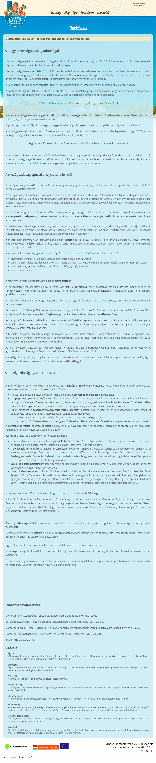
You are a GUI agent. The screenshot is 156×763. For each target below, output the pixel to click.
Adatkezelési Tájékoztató (18, 757)
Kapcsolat (103, 12)
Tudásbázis (87, 12)
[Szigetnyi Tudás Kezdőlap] (15, 27)
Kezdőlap (56, 12)
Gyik (75, 12)
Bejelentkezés (139, 3)
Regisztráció (138, 5)
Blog (67, 12)
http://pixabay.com (24, 640)
